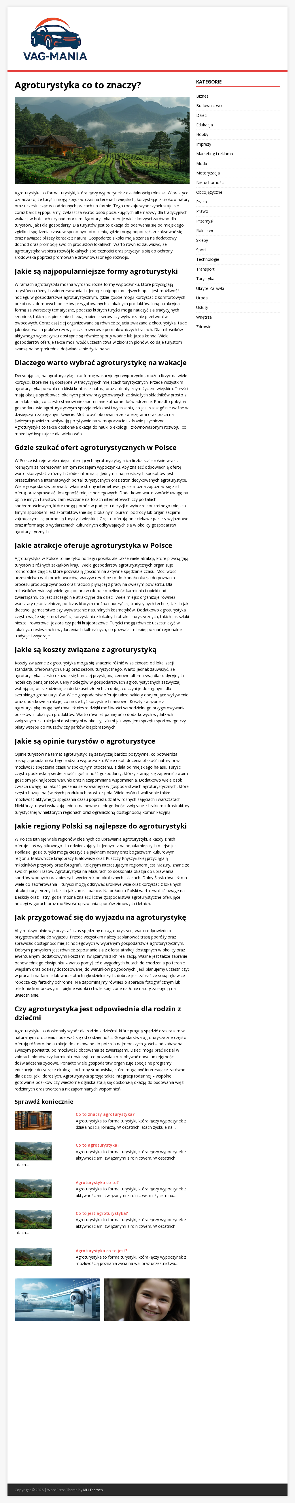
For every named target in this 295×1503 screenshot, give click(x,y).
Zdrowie (203, 326)
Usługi (202, 307)
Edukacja (204, 125)
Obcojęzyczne (209, 192)
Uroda (202, 298)
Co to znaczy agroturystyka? (105, 1114)
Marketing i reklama (214, 153)
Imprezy (203, 144)
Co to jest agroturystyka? (102, 1213)
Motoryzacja (208, 173)
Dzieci (201, 115)
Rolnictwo (205, 230)
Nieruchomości (210, 182)
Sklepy (202, 240)
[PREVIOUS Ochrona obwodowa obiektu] (57, 1363)
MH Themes (93, 1489)
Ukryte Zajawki (210, 288)
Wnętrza (204, 317)
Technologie (207, 259)
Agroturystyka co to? (97, 1182)
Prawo (202, 211)
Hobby (202, 134)
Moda (201, 163)
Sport (201, 249)
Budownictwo (209, 105)
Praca (201, 201)
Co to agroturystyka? (97, 1145)
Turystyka (205, 278)
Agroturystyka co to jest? (101, 1250)
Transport (205, 269)
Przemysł (204, 221)
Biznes (202, 96)
